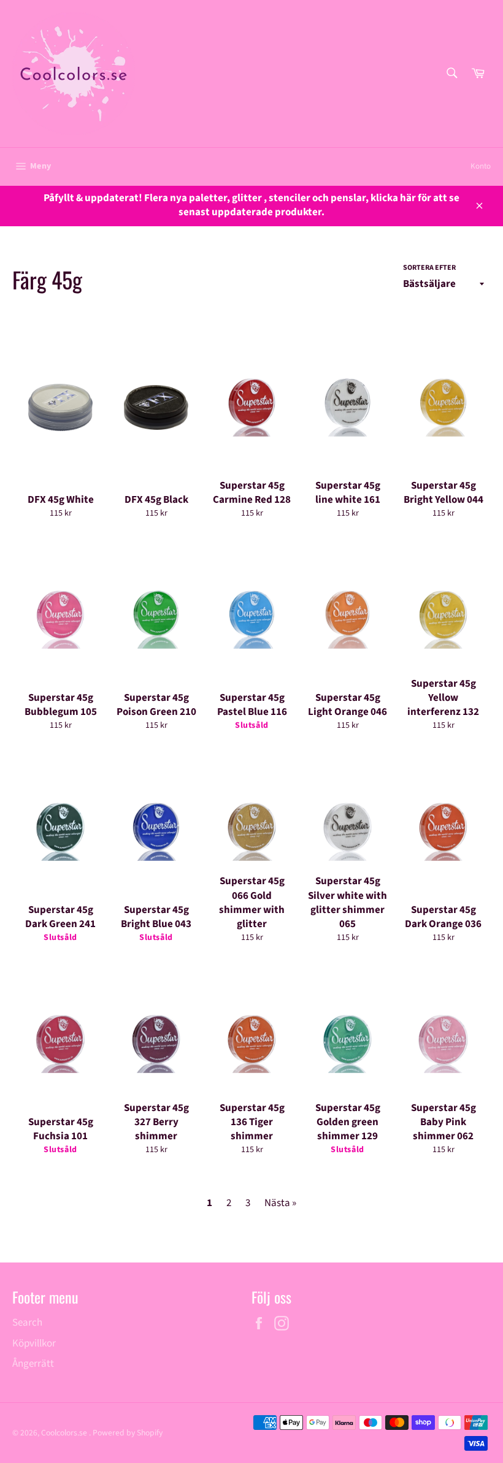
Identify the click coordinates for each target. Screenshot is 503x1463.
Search (27, 1322)
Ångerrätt (33, 1363)
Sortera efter (429, 268)
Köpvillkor (34, 1343)
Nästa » (280, 1203)
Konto (480, 166)
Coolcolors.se (65, 1432)
